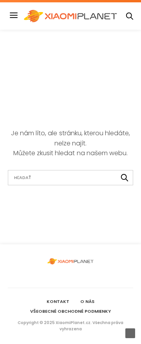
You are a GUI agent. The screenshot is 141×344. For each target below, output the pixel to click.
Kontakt (58, 301)
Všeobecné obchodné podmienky (70, 311)
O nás (87, 301)
